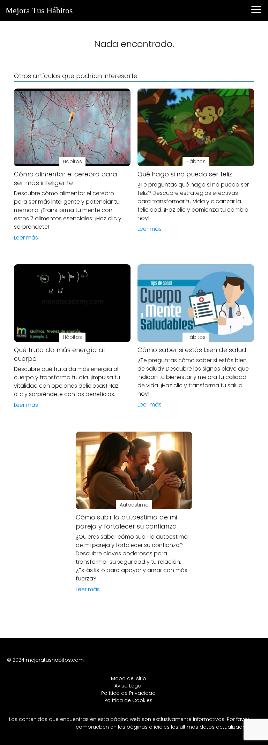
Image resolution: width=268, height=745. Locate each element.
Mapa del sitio (128, 678)
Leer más (26, 238)
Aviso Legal (128, 685)
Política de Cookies (128, 700)
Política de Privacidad (128, 693)
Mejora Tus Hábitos (39, 10)
